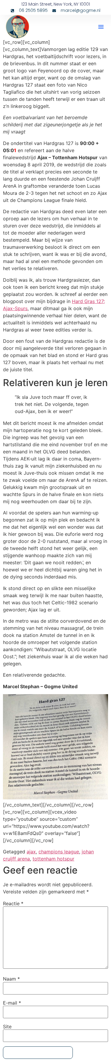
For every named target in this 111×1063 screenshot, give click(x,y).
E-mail (12, 1002)
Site (7, 1026)
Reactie (13, 903)
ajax (31, 852)
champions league (58, 852)
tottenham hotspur (53, 859)
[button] (100, 26)
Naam (11, 978)
